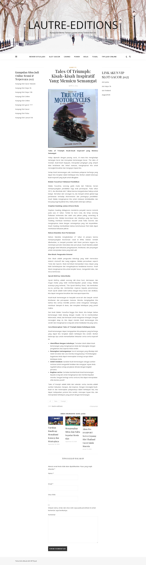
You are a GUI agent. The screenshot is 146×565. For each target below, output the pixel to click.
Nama (51, 473)
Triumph (63, 401)
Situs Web (51, 494)
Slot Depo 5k (26, 88)
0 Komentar (94, 406)
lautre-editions (57, 406)
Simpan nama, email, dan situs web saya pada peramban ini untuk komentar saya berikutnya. (72, 509)
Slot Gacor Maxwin (28, 84)
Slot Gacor (25, 109)
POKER (77, 57)
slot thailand (106, 90)
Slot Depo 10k (27, 92)
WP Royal (34, 561)
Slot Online (26, 96)
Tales (55, 401)
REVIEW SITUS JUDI (37, 57)
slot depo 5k (106, 86)
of (50, 401)
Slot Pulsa (25, 113)
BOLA (86, 57)
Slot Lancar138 (27, 117)
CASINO (67, 57)
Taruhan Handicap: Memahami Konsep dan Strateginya (53, 434)
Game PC (73, 67)
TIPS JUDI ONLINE (109, 57)
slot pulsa (105, 82)
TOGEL (95, 57)
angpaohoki (106, 95)
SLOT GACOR (54, 57)
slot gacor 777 (27, 105)
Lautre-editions (73, 24)
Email (50, 484)
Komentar (51, 515)
